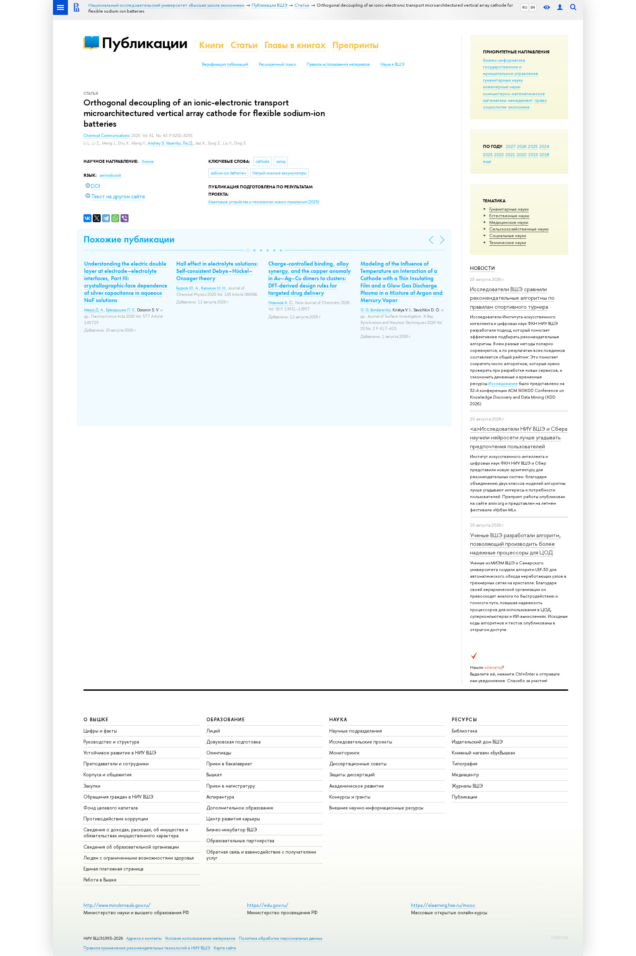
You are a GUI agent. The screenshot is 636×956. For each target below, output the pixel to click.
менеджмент (520, 100)
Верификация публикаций (225, 64)
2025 (533, 146)
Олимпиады (218, 752)
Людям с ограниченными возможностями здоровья (138, 858)
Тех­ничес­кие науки (507, 242)
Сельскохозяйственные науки (519, 229)
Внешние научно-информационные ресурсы (376, 807)
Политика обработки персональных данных (280, 938)
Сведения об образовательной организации (131, 847)
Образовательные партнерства (240, 840)
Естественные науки (509, 216)
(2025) (263, 202)
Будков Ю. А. (187, 288)
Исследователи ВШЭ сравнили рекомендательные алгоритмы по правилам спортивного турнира (512, 297)
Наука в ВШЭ (392, 64)
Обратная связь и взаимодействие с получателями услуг (261, 855)
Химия (148, 161)
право (541, 100)
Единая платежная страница (113, 868)
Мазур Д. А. (94, 310)
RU (524, 7)
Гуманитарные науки (509, 209)
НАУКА (338, 719)
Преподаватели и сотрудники (116, 763)
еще (487, 161)
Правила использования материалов (338, 64)
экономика (518, 107)
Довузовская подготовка (233, 741)
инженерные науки (501, 87)
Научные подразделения (355, 731)
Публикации (144, 42)
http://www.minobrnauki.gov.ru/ (116, 905)
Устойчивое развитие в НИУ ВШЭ (119, 752)
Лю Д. (188, 143)
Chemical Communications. (107, 135)
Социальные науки (507, 235)
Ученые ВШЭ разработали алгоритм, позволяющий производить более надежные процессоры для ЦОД (515, 543)
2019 (533, 155)
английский (110, 175)
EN (533, 7)
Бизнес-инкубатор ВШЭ (231, 829)
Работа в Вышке (100, 879)
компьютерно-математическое (514, 93)
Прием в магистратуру (230, 786)
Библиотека (464, 731)
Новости (482, 268)
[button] (247, 250)
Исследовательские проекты (360, 741)
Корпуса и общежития (107, 774)
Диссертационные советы (358, 763)
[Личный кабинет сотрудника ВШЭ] (560, 7)
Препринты (355, 45)
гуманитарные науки (503, 80)
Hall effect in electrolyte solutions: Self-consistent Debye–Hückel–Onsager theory (217, 271)
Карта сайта (225, 948)
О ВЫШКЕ (96, 719)
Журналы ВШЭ (467, 786)
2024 (544, 146)
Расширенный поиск (277, 64)
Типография (464, 763)
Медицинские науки (508, 222)
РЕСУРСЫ (464, 719)
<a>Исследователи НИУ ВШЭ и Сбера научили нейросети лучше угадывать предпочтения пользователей (518, 437)
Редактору (559, 936)
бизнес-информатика (504, 60)
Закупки (91, 786)
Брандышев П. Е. (120, 310)
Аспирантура (220, 797)
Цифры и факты (100, 731)
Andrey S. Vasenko (164, 143)
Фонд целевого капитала (110, 807)
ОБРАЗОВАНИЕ (225, 719)
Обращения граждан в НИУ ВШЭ (118, 797)
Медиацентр (465, 774)
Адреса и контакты (144, 938)
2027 (510, 146)
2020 (522, 155)
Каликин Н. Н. (213, 288)
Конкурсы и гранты (349, 797)
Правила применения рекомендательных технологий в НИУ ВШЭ (146, 948)
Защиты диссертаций (352, 774)
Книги (211, 45)
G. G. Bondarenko (375, 310)
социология (494, 107)
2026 (521, 146)
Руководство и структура (111, 741)
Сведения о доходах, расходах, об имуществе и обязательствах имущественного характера (135, 832)
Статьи (244, 45)
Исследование (503, 383)
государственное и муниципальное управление (510, 70)
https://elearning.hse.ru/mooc (443, 905)
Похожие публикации (129, 239)
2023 (488, 155)
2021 (510, 155)
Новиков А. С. (280, 302)
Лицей (213, 731)
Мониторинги (344, 752)
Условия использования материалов (200, 938)
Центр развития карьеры (233, 818)
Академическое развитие (356, 786)
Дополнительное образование (239, 807)
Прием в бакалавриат (229, 763)
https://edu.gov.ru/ (267, 905)
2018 (544, 155)
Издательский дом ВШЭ (477, 741)
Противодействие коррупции (115, 818)
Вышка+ (214, 774)
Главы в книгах (295, 45)
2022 (499, 155)
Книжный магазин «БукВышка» (483, 752)
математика (494, 100)
